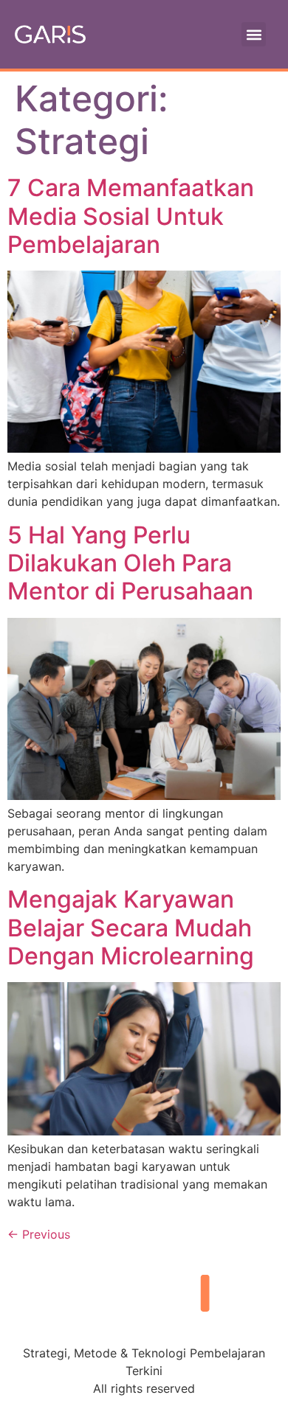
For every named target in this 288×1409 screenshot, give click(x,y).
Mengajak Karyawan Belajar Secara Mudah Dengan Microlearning (130, 927)
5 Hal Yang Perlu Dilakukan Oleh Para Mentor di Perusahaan (130, 563)
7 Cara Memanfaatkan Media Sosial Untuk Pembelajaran (130, 216)
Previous (38, 1234)
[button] (253, 34)
